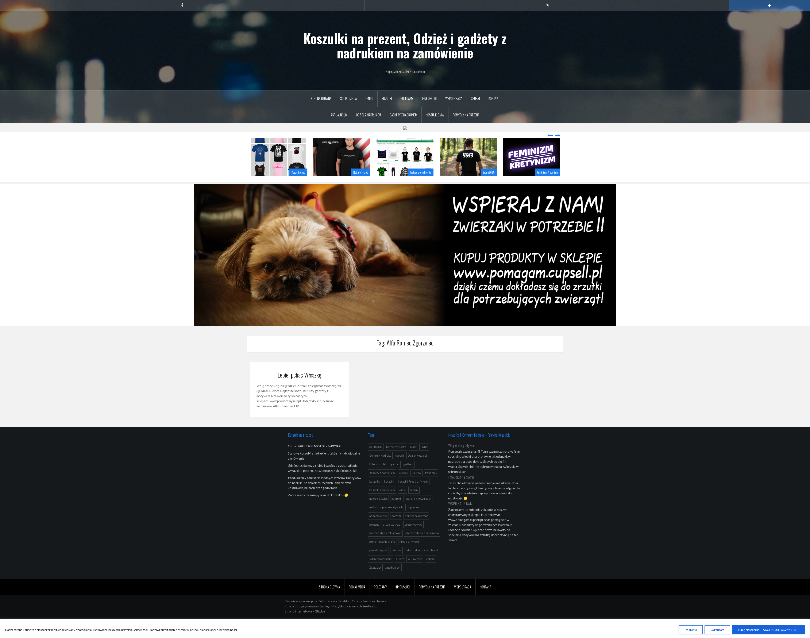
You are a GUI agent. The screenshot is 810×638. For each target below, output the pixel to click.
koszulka (374, 481)
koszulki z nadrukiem (382, 490)
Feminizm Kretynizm (547, 172)
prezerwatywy (413, 524)
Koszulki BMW (435, 114)
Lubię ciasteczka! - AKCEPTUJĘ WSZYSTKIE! (768, 629)
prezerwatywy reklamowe (385, 533)
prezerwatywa (392, 524)
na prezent (413, 507)
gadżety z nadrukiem (382, 473)
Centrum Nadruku (380, 455)
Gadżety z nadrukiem (403, 114)
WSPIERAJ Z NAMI (460, 503)
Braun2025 (489, 172)
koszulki (389, 481)
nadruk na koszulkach (418, 498)
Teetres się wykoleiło (420, 172)
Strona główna (321, 98)
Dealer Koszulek (418, 455)
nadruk (414, 490)
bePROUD (375, 447)
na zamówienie (378, 516)
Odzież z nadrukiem (368, 114)
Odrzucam (717, 629)
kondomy (431, 473)
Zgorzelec (375, 567)
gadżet (395, 464)
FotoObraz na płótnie (461, 477)
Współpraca (453, 98)
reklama (396, 550)
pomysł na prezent (416, 516)
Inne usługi (429, 98)
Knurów (416, 473)
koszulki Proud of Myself (413, 481)
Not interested (360, 172)
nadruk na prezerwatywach (386, 507)
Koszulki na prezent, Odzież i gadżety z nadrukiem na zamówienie (405, 45)
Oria (355, 601)
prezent (374, 524)
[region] (405, 628)
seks (408, 550)
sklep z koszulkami (426, 550)
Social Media (348, 98)
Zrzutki (387, 98)
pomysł (396, 516)
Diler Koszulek (378, 464)
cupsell (399, 455)
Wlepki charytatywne (461, 445)
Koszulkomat (298, 172)
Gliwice (403, 473)
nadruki (396, 498)
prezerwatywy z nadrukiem (422, 533)
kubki (402, 490)
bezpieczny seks (396, 447)
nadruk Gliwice (378, 498)
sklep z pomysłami (380, 559)
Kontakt (494, 98)
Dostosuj (691, 629)
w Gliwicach (415, 559)
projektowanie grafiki (382, 541)
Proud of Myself (409, 541)
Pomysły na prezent (466, 114)
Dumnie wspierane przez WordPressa (311, 601)
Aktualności (339, 114)
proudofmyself (378, 550)
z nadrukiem (392, 567)
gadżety (408, 464)
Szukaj (475, 98)
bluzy (413, 447)
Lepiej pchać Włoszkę (299, 375)
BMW (424, 447)
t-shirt (400, 559)
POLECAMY (407, 98)
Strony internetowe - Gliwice (305, 611)
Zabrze (430, 559)
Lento (369, 98)
